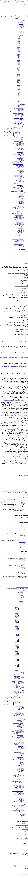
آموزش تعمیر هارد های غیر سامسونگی (12, 135)
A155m (18, 47)
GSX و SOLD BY (19, 210)
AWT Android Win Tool (18, 224)
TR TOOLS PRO (19, 148)
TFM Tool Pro (20, 166)
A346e (18, 58)
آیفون (21, 102)
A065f (19, 40)
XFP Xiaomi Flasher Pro (18, 233)
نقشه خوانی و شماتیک (20, 180)
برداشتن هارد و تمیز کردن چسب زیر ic (14, 400)
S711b (19, 86)
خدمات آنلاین (22, 104)
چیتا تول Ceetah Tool (18, 165)
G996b (18, 83)
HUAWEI (21, 24)
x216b (19, 98)
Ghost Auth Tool (19, 220)
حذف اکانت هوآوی (19, 115)
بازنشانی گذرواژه (24, 827)
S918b (19, 89)
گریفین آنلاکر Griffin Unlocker (16, 167)
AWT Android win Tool (18, 144)
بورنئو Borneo (20, 181)
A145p (18, 43)
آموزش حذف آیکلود (18, 123)
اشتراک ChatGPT (19, 241)
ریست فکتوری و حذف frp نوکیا (16, 111)
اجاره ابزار (23, 138)
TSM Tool (20, 142)
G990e (18, 81)
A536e (18, 62)
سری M (18, 74)
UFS (22, 21)
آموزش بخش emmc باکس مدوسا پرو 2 (12, 130)
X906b (18, 101)
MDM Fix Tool (19, 145)
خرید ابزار (23, 150)
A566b (18, 67)
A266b (18, 54)
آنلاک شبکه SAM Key (18, 235)
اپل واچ (21, 193)
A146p (18, 44)
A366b (18, 61)
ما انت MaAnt (20, 188)
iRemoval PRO (19, 201)
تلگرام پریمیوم (20, 240)
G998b (18, 85)
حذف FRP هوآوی (19, 114)
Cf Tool (21, 172)
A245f (19, 51)
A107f (19, 41)
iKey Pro (21, 203)
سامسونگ (20, 35)
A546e (18, 64)
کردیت (24, 212)
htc (22, 28)
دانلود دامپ (23, 20)
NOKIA (21, 31)
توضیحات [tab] (23, 290)
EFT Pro (21, 160)
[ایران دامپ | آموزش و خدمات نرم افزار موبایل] (17, 260)
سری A (18, 36)
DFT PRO (20, 139)
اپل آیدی (23, 204)
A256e (18, 53)
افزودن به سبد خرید (23, 288)
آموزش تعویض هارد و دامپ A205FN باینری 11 (14, 366)
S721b (19, 87)
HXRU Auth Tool (19, 219)
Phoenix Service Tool (18, 226)
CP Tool (21, 173)
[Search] (15, 15)
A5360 (18, 63)
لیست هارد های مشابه (18, 242)
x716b (19, 100)
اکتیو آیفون (20, 119)
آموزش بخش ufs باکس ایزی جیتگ (13, 128)
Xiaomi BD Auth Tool (18, 217)
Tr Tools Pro (20, 159)
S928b (19, 91)
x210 (19, 96)
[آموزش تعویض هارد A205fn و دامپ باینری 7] (18, 273)
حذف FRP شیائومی (18, 106)
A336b (18, 55)
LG (22, 27)
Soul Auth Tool (19, 222)
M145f (18, 75)
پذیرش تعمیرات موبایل (18, 245)
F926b (19, 73)
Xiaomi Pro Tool (19, 216)
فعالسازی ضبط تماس (18, 118)
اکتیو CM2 (20, 178)
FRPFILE (21, 200)
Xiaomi (21, 25)
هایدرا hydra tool (19, 171)
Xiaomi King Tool (19, 215)
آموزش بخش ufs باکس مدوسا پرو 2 (12, 129)
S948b (19, 93)
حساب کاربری (22, 249)
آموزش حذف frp (19, 124)
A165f (19, 49)
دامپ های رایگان (19, 137)
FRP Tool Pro (20, 231)
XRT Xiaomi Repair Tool (17, 213)
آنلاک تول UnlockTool (18, 141)
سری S (18, 80)
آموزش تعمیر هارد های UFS (14, 133)
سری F (18, 69)
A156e (18, 48)
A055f (19, 37)
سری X (18, 94)
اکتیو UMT (20, 177)
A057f (19, 38)
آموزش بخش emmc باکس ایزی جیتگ (12, 132)
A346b (18, 57)
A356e (18, 60)
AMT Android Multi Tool (17, 143)
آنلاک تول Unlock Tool (18, 154)
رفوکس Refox (20, 190)
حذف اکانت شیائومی (18, 108)
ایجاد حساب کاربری (24, 839)
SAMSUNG (20, 22)
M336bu (18, 79)
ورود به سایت (25, 828)
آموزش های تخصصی (18, 127)
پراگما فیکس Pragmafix (18, 187)
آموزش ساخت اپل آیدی (18, 207)
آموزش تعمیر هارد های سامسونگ (13, 134)
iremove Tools (20, 202)
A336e (18, 56)
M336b (18, 77)
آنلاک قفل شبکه (19, 116)
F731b (19, 71)
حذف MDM (20, 197)
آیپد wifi (21, 195)
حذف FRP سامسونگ (18, 105)
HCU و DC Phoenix (18, 147)
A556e (18, 66)
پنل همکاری (22, 246)
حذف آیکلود (22, 192)
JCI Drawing (20, 185)
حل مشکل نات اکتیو (18, 208)
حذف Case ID (20, 211)
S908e (19, 88)
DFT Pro (21, 153)
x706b (19, 99)
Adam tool (20, 228)
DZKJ (21, 182)
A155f (19, 45)
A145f (19, 42)
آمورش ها (23, 120)
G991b (18, 82)
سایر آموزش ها (19, 125)
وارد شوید (13, 519)
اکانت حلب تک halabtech (18, 239)
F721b (19, 70)
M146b (18, 76)
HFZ (22, 198)
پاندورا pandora (20, 156)
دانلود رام (23, 33)
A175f (19, 50)
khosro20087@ (23, 475)
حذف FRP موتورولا (19, 110)
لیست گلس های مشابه (18, 244)
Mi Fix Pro (20, 232)
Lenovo (21, 26)
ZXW (21, 186)
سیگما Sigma (20, 170)
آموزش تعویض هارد (18, 122)
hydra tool (21, 229)
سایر (24, 236)
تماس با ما (23, 247)
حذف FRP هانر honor (18, 109)
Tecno (21, 32)
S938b (19, 92)
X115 (19, 95)
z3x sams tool (20, 158)
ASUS (21, 30)
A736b (18, 68)
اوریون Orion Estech (18, 183)
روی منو (21, 196)
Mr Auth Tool (20, 218)
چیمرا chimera (20, 152)
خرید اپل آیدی (20, 206)
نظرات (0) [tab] (23, 292)
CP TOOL (20, 149)
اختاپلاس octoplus (19, 161)
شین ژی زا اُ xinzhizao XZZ (17, 191)
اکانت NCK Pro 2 (19, 176)
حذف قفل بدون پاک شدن (17, 237)
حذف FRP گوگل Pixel (18, 113)
